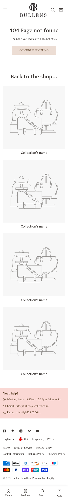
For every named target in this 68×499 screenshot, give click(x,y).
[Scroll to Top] (61, 479)
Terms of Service (23, 447)
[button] (61, 10)
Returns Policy (36, 454)
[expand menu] (5, 10)
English (7, 439)
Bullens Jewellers (21, 478)
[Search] (53, 10)
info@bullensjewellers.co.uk (32, 405)
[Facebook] (4, 431)
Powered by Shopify (43, 478)
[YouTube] (37, 431)
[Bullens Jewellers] (33, 10)
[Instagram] (21, 431)
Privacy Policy (44, 447)
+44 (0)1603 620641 (28, 412)
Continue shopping (34, 50)
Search (6, 447)
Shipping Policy (56, 454)
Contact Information (14, 454)
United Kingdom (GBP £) (38, 439)
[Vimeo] (29, 431)
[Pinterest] (12, 431)
